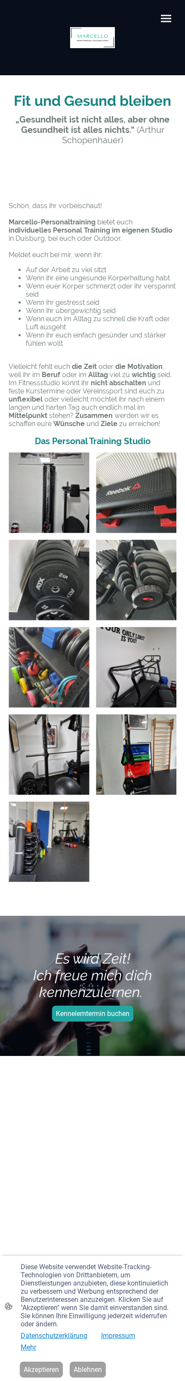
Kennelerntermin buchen (93, 1014)
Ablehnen (88, 1370)
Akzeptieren (41, 1370)
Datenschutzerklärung (54, 1336)
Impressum (118, 1336)
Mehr (28, 1347)
